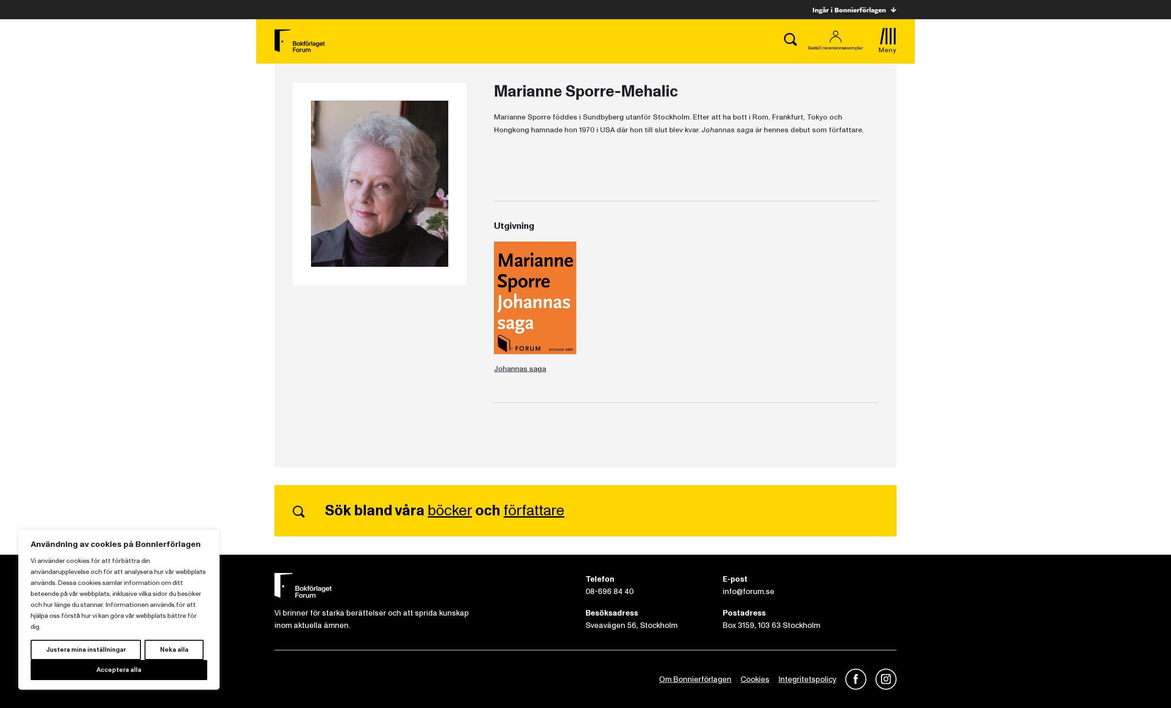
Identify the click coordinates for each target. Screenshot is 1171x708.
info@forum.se (748, 591)
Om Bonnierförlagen (695, 679)
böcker (450, 511)
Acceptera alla (119, 669)
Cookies (755, 679)
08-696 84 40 (610, 591)
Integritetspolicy (807, 679)
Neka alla (174, 649)
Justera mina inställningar (86, 649)
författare (534, 511)
